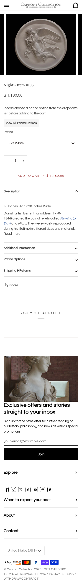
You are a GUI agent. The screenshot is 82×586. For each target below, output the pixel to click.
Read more (12, 233)
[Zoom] (15, 67)
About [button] (9, 515)
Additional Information (19, 248)
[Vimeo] (49, 489)
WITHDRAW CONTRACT (21, 578)
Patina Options (14, 259)
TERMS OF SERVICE (18, 573)
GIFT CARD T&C (55, 569)
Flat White (16, 143)
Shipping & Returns (17, 270)
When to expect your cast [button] (27, 500)
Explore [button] (11, 472)
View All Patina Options (21, 123)
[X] (20, 489)
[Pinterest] (42, 489)
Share (14, 285)
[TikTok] (28, 489)
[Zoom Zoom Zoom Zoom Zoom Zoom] (41, 44)
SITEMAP (69, 573)
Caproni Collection (20, 569)
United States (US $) (22, 550)
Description (12, 191)
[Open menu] (6, 5)
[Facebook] (6, 489)
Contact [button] (11, 531)
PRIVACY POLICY (47, 573)
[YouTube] (35, 489)
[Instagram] (13, 489)
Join (41, 454)
